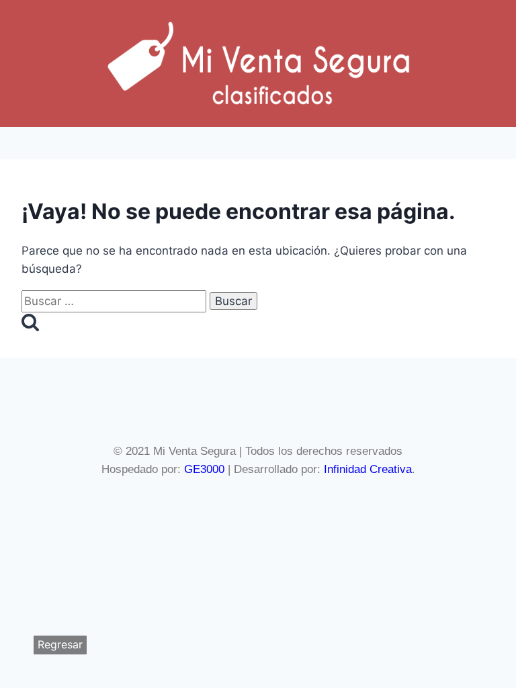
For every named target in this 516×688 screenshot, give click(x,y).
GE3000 (204, 469)
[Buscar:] (116, 301)
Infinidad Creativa (368, 469)
